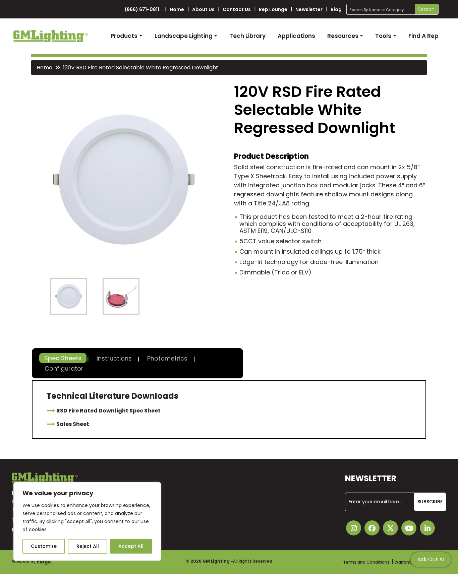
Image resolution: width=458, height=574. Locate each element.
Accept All (131, 546)
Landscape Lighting (184, 36)
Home (177, 9)
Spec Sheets (62, 358)
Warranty (403, 562)
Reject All (87, 546)
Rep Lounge (273, 9)
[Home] (50, 36)
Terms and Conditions (366, 562)
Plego (44, 561)
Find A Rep (423, 36)
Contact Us (237, 9)
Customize (44, 546)
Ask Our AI (430, 559)
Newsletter (309, 9)
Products (124, 36)
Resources (342, 36)
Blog (336, 9)
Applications (296, 36)
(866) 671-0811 (142, 9)
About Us (203, 9)
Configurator (64, 368)
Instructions (114, 358)
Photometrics (167, 358)
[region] (87, 521)
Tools (383, 36)
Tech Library (247, 36)
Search (426, 9)
